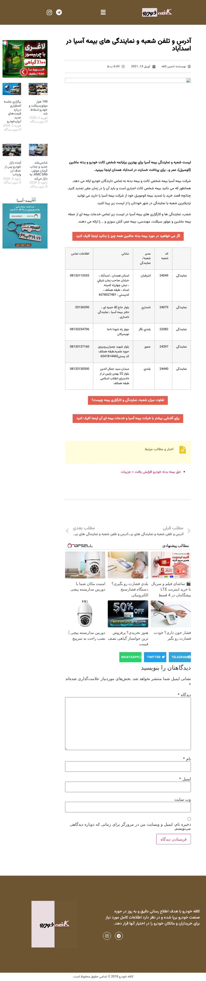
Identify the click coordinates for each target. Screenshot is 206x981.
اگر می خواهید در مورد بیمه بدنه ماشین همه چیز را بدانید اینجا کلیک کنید (128, 236)
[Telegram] (59, 12)
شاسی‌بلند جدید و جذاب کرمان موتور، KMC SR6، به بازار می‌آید (38, 170)
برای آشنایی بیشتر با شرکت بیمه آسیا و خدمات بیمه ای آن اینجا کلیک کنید (127, 418)
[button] (103, 12)
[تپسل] (5, 42)
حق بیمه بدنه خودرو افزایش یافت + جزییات (151, 472)
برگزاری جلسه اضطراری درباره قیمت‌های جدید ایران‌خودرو (12, 111)
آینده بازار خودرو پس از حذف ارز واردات (13, 168)
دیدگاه (184, 695)
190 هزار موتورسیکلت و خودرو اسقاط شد (38, 107)
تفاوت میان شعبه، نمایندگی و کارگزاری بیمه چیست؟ (128, 400)
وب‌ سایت (182, 799)
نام (187, 759)
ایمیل (185, 779)
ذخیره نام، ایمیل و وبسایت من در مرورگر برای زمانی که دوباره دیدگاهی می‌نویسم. (130, 826)
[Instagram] (49, 12)
